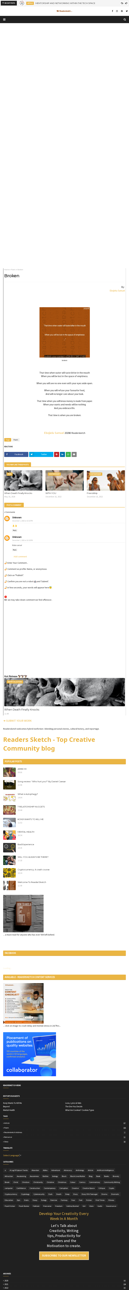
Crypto (111, 1188)
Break (7, 1182)
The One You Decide (73, 1106)
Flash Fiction (10, 1206)
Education (9, 1200)
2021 (65, 1284)
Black (64, 1176)
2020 (64, 1280)
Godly (100, 1206)
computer (9, 1188)
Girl (84, 1206)
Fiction (89, 1200)
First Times (100, 1200)
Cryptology (25, 1194)
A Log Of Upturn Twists (19, 1170)
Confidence (21, 1188)
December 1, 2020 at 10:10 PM (22, 521)
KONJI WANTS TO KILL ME (31, 819)
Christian (25, 1182)
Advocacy (68, 1170)
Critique (101, 1188)
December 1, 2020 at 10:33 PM (22, 540)
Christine (50, 1182)
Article (64, 1123)
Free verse (47, 1206)
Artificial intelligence (105, 1170)
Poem (13, 269)
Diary (75, 1194)
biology (55, 1176)
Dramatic (115, 1194)
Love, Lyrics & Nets (73, 1103)
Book (98, 1176)
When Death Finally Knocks (18, 493)
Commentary (94, 1182)
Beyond (6, 1106)
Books (106, 1176)
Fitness (111, 1200)
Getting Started (72, 1206)
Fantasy (64, 1200)
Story (64, 1142)
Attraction (9, 1176)
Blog (90, 1176)
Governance (111, 1206)
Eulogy (44, 1200)
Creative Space (89, 1188)
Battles (45, 1176)
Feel (80, 1200)
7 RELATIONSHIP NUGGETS (31, 806)
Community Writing (112, 1182)
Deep (67, 1194)
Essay (35, 1200)
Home (6, 269)
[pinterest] (121, 11)
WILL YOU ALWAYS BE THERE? (33, 857)
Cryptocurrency (11, 1194)
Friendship (92, 493)
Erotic (26, 1200)
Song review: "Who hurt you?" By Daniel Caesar (42, 781)
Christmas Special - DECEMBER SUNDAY (58, 3)
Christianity (38, 1182)
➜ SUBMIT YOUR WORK (17, 720)
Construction (35, 1188)
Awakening (21, 1176)
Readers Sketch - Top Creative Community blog (49, 744)
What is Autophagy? (28, 794)
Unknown (17, 517)
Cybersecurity (39, 1194)
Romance (64, 1137)
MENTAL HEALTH (26, 832)
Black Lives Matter (77, 1176)
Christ (15, 1182)
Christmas (62, 1182)
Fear (73, 1200)
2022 (64, 1288)
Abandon (35, 1170)
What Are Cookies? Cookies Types (79, 1110)
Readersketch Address (64, 1132)
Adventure (55, 1170)
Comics (82, 1182)
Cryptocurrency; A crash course (34, 869)
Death (58, 1194)
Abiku (45, 1170)
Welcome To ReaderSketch (32, 882)
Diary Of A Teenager (90, 1194)
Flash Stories (24, 1206)
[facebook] (112, 11)
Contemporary (50, 1188)
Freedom (58, 1206)
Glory (91, 1206)
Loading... (7, 968)
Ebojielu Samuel (117, 290)
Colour (72, 1182)
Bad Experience (26, 844)
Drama (104, 1194)
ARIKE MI (22, 769)
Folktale (36, 1206)
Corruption (63, 1188)
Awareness (34, 1176)
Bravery (116, 1176)
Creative (75, 1188)
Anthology (80, 1170)
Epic (18, 1200)
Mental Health (9, 1110)
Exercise (53, 1200)
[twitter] (126, 11)
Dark (50, 1194)
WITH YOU (50, 493)
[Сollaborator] (29, 1075)
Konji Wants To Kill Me (12, 1103)
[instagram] (117, 11)
